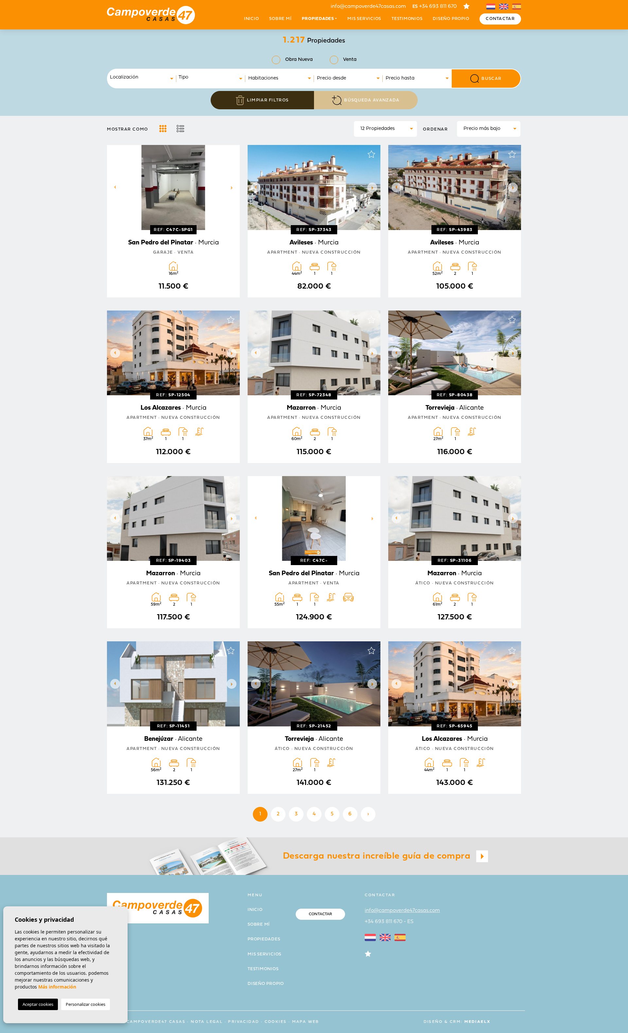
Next (233, 187)
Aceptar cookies (38, 1004)
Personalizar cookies (85, 1004)
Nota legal (207, 1022)
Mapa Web (305, 1022)
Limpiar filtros (268, 100)
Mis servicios (364, 19)
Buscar (491, 79)
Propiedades (264, 939)
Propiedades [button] (318, 19)
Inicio (251, 19)
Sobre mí (280, 19)
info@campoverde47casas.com (368, 6)
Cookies (276, 1022)
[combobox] (142, 78)
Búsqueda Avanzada (371, 100)
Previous (113, 187)
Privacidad (243, 1022)
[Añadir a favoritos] (230, 154)
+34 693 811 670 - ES (389, 921)
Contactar (500, 19)
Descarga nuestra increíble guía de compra (378, 856)
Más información (57, 987)
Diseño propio (451, 19)
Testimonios (407, 19)
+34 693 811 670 (434, 6)
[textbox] (143, 78)
